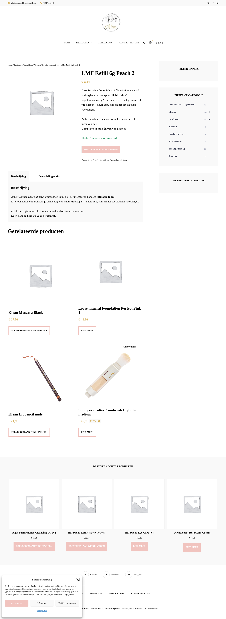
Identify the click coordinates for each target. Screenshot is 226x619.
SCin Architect (187, 141)
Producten (82, 43)
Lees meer (87, 330)
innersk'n (187, 127)
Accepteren (16, 603)
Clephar (189, 112)
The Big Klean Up (187, 149)
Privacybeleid (42, 611)
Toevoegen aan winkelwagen (101, 149)
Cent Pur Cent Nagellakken (187, 104)
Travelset (187, 156)
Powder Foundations (50, 65)
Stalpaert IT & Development (146, 608)
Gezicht (37, 65)
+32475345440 (48, 3)
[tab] (21, 176)
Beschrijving (18, 176)
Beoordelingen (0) (48, 176)
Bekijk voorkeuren (67, 603)
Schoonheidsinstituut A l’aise (96, 608)
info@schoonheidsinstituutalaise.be (23, 3)
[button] (77, 579)
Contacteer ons (129, 43)
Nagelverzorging (187, 134)
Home (67, 43)
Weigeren (42, 603)
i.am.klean (28, 65)
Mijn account (106, 43)
